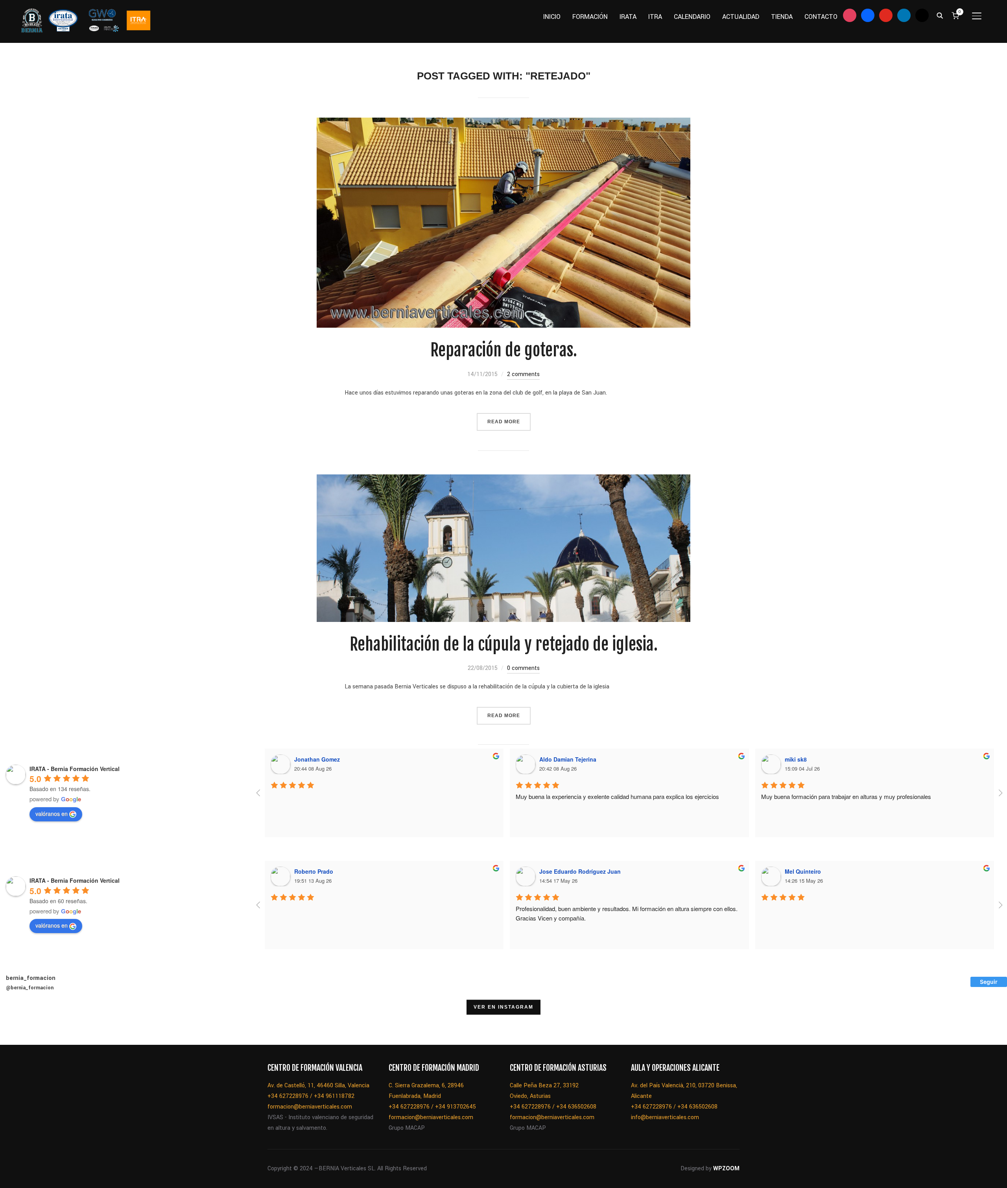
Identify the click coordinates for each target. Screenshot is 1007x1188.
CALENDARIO (692, 16)
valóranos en (51, 813)
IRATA (628, 16)
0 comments (523, 668)
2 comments (523, 374)
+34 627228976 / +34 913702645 (432, 1107)
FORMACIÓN (590, 16)
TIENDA (782, 16)
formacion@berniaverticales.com (309, 1107)
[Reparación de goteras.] (503, 123)
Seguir (989, 981)
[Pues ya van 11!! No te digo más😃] (20, 1025)
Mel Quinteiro (803, 871)
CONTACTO (820, 16)
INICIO (552, 16)
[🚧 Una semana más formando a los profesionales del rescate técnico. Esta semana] (421, 1025)
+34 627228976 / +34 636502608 (553, 1107)
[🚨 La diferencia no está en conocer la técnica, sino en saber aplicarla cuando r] (461, 1025)
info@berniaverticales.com (665, 1117)
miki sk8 (796, 759)
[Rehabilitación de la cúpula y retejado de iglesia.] (503, 480)
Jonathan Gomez (317, 759)
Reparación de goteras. (503, 350)
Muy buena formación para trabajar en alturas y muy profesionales (846, 796)
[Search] (940, 15)
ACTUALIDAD (740, 16)
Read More (503, 421)
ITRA (655, 16)
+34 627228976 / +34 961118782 (310, 1096)
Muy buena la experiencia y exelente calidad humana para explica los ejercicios (617, 796)
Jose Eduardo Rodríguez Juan (580, 871)
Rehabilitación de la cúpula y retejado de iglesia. (504, 644)
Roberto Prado (313, 871)
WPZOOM (726, 1168)
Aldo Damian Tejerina (567, 759)
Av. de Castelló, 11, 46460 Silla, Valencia (318, 1085)
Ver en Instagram (503, 1007)
